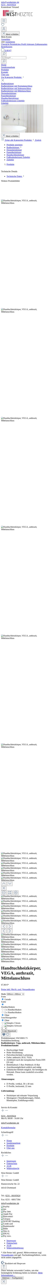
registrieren (10, 42)
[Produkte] (22, 132)
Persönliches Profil (18, 44)
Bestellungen (6, 47)
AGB (9, 1166)
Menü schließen (12, 34)
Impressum (11, 1161)
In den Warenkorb (9, 1031)
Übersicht (5, 44)
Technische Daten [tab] (14, 176)
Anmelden (5, 39)
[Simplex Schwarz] (13, 1026)
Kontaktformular (8, 1127)
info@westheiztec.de (10, 2)
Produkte (10, 1145)
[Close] (4, 888)
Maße (4, 994)
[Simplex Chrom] (12, 1023)
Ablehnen (6, 1278)
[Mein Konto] (4, 29)
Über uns (10, 1148)
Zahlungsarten (41, 44)
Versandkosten (7, 1255)
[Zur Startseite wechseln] (17, 17)
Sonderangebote (13, 1143)
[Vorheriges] (4, 926)
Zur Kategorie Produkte (11, 77)
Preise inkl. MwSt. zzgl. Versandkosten (18, 989)
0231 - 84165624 (8, 5)
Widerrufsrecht (13, 1168)
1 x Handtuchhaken (12, 1010)
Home (9, 1140)
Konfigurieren (17, 1278)
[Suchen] (4, 54)
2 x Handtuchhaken (12, 1012)
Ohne (6, 1015)
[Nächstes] (10, 926)
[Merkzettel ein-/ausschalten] (5, 1034)
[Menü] (4, 20)
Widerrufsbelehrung (15, 1248)
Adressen (30, 44)
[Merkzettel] (2, 25)
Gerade (7, 999)
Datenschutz (12, 1163)
